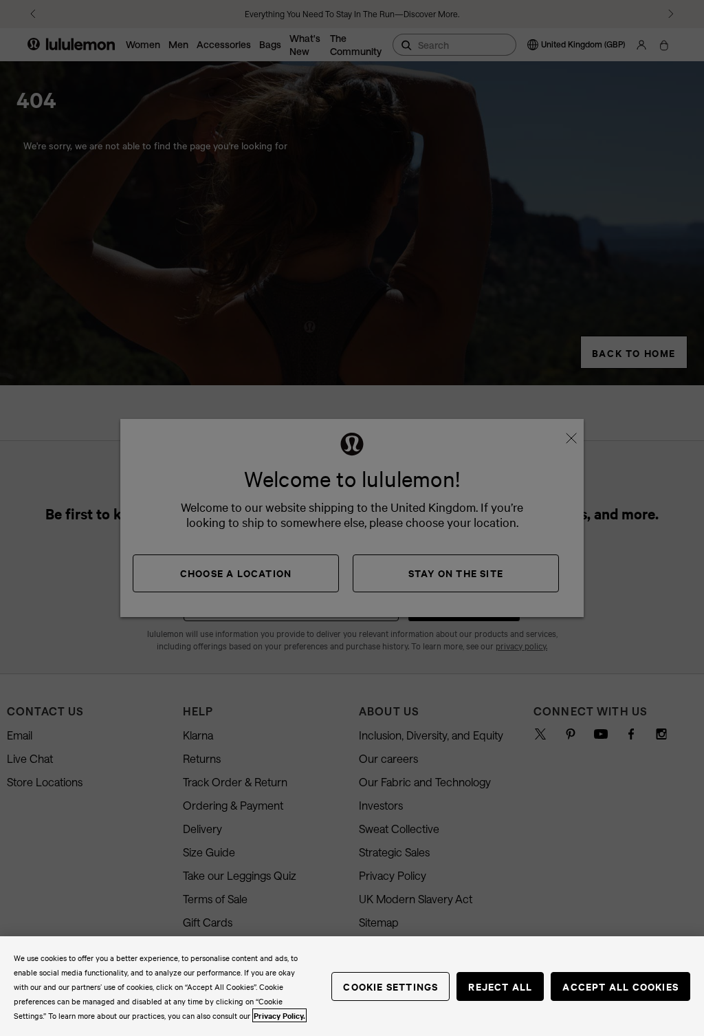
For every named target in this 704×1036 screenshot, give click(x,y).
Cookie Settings (390, 986)
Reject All (500, 986)
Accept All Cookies (620, 986)
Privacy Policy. (279, 1015)
